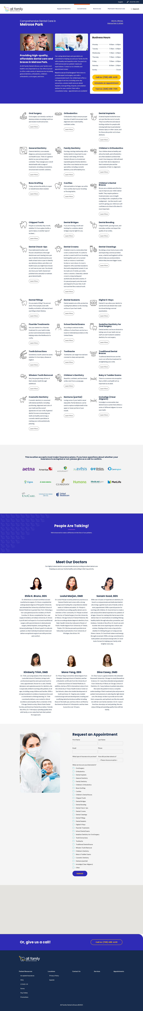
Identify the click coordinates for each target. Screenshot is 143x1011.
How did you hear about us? (107, 756)
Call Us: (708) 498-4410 (106, 77)
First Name (76, 740)
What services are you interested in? (84, 765)
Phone (100, 748)
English (120, 2)
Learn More (34, 127)
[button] (106, 942)
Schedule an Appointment (106, 83)
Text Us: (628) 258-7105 (106, 89)
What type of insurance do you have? (84, 756)
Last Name (101, 740)
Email (74, 748)
